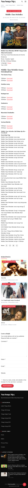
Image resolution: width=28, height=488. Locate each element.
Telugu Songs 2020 (6, 418)
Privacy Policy (4, 443)
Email (3, 366)
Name (3, 359)
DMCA (2, 438)
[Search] (22, 1)
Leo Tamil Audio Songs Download (10, 300)
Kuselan (3, 278)
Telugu (9, 63)
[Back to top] (24, 484)
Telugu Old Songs (5, 410)
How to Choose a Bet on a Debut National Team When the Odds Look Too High (17, 466)
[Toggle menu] (25, 1)
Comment (4, 341)
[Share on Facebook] (10, 245)
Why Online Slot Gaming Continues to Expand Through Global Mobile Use (17, 474)
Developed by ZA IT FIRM (14, 485)
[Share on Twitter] (6, 245)
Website (3, 373)
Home (2, 5)
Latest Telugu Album (10, 5)
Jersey (3, 322)
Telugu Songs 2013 (5, 422)
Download (9, 78)
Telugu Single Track (6, 414)
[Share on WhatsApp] (16, 245)
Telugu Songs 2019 (6, 426)
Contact (3, 447)
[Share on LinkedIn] (13, 245)
